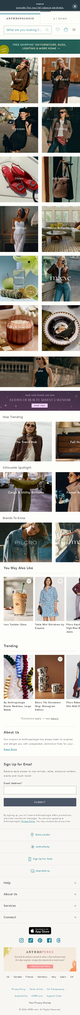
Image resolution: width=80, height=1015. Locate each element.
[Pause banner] (75, 6)
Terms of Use (36, 989)
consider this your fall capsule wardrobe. (40, 7)
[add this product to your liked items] (29, 581)
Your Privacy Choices (40, 1003)
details (54, 718)
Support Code (54, 996)
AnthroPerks (42, 846)
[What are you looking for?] (47, 30)
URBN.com (37, 996)
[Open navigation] (74, 30)
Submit (40, 802)
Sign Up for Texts (42, 859)
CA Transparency (55, 989)
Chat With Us (43, 871)
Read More (10, 749)
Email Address (12, 783)
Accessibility (21, 996)
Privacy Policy (28, 821)
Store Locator (42, 834)
